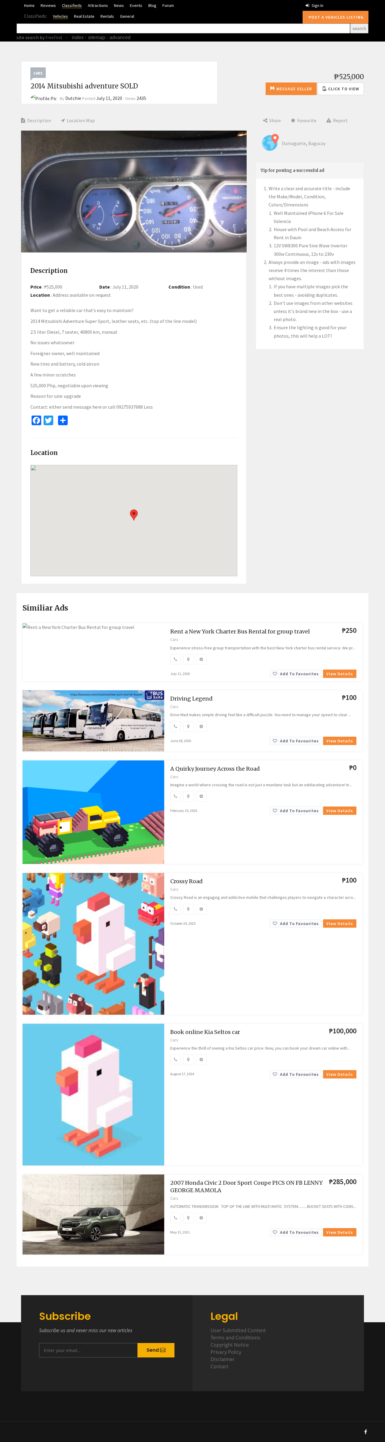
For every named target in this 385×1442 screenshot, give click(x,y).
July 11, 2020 (109, 98)
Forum (168, 5)
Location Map (80, 120)
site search (28, 37)
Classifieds (72, 5)
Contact (219, 1366)
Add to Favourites (299, 673)
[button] (341, 88)
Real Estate (84, 16)
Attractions (98, 5)
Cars (38, 73)
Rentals (107, 16)
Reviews (48, 5)
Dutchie (73, 98)
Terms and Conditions (235, 1337)
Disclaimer (223, 1359)
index (78, 37)
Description (38, 120)
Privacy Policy (226, 1352)
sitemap (96, 37)
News (119, 5)
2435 (141, 98)
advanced (120, 37)
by (50, 37)
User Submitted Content (238, 1330)
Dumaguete (294, 143)
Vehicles (60, 16)
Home (29, 5)
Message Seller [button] (294, 88)
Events (136, 5)
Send (153, 1350)
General (127, 16)
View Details (339, 673)
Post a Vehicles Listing (335, 17)
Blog (152, 5)
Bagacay (316, 143)
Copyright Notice (230, 1344)
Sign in (317, 5)
